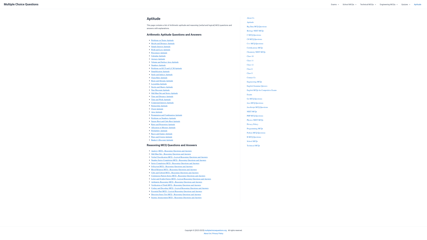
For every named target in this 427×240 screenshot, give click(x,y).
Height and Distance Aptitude (163, 43)
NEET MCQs (252, 111)
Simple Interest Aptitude (160, 46)
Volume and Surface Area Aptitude (165, 62)
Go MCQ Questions (254, 98)
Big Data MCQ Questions (257, 26)
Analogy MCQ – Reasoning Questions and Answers (171, 151)
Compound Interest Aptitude (162, 102)
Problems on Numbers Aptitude (163, 118)
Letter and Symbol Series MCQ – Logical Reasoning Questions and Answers (181, 179)
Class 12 (250, 64)
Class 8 (250, 69)
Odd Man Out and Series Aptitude (164, 93)
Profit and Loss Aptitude (160, 49)
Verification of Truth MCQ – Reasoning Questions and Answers (176, 185)
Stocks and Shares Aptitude (162, 87)
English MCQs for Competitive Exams (262, 90)
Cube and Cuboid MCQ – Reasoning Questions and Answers (175, 172)
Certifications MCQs (255, 47)
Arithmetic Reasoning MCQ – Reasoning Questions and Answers (176, 182)
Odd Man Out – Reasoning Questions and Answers (171, 154)
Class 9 (250, 73)
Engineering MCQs (387, 4)
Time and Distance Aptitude (162, 96)
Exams (334, 4)
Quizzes (404, 4)
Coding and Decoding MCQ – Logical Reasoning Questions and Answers (180, 188)
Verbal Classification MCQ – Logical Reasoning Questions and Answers (179, 157)
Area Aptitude (156, 112)
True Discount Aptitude (160, 90)
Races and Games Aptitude (161, 133)
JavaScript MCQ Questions (257, 107)
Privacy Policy (252, 124)
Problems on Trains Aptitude (162, 40)
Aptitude (417, 4)
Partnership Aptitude (159, 105)
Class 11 (250, 60)
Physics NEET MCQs (255, 120)
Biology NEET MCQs (255, 30)
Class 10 (250, 56)
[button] (338, 4)
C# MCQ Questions (254, 39)
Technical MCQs (367, 4)
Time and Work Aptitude (161, 99)
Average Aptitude (158, 59)
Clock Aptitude (157, 109)
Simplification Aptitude (160, 71)
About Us (250, 18)
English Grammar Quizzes (257, 86)
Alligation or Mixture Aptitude (163, 127)
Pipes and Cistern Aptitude (161, 137)
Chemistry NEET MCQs (256, 52)
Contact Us (251, 77)
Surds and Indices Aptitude (162, 74)
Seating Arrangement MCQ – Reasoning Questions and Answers (176, 197)
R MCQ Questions (254, 137)
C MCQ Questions (254, 35)
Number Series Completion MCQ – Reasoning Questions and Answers (178, 160)
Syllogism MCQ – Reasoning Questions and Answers (172, 166)
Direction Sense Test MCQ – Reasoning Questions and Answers (176, 194)
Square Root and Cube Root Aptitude (165, 121)
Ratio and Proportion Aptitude (163, 124)
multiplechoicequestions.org (215, 230)
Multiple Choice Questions (21, 4)
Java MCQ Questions (255, 103)
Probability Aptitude (159, 130)
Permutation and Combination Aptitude (166, 115)
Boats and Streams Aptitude (162, 80)
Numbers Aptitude (158, 65)
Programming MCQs (255, 128)
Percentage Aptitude (159, 52)
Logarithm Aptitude (159, 84)
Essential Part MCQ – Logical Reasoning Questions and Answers (176, 191)
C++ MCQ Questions (255, 43)
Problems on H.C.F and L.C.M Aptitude (166, 68)
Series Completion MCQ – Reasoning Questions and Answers (175, 163)
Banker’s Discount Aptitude (162, 140)
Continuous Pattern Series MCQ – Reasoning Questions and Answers (178, 175)
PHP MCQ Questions (255, 115)
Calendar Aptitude (158, 56)
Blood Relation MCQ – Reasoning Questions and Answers (174, 169)
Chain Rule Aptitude (159, 77)
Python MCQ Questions (256, 132)
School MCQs (348, 4)
